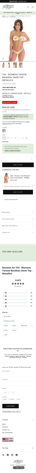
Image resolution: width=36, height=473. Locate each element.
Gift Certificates (7, 432)
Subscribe (10, 406)
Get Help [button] (5, 448)
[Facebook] (17, 455)
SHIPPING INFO (22, 1)
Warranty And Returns (10, 226)
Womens (12, 399)
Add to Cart (18, 192)
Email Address (6, 371)
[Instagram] (12, 455)
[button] (28, 7)
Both (19, 399)
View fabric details (8, 97)
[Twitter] (3, 455)
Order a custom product (12, 150)
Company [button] (5, 420)
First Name (5, 379)
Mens (5, 399)
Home (3, 16)
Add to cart (18, 165)
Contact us (6, 232)
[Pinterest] (8, 455)
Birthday (4, 388)
